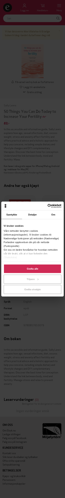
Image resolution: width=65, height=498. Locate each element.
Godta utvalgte (32, 289)
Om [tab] (53, 214)
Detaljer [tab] (32, 214)
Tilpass (31, 279)
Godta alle (32, 268)
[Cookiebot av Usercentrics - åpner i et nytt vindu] (47, 206)
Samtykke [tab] (11, 214)
